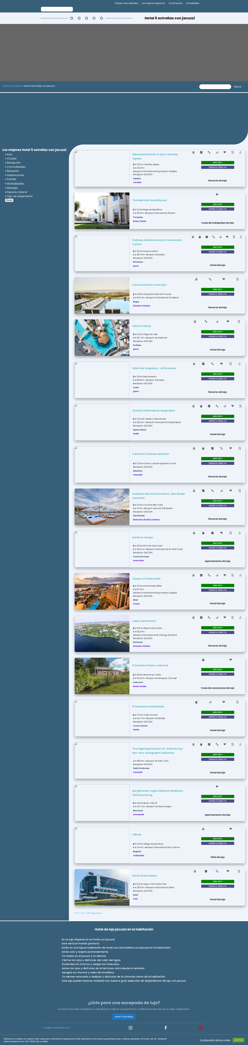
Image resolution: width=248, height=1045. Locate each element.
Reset (9, 200)
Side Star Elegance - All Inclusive (154, 368)
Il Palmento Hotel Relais (148, 706)
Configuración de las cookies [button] (215, 1040)
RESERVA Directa (218, 167)
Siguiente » (97, 913)
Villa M (136, 834)
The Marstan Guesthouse (149, 200)
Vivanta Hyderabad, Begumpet (153, 410)
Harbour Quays (142, 537)
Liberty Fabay (141, 326)
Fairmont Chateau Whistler (150, 454)
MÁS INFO (217, 162)
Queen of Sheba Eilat (146, 578)
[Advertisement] (124, 119)
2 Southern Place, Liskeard (150, 665)
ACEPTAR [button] (238, 1040)
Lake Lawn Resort (144, 621)
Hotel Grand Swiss (144, 875)
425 (88, 913)
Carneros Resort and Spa (149, 285)
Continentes (176, 3)
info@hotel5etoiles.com (57, 1027)
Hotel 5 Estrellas (124, 1016)
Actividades (192, 3)
